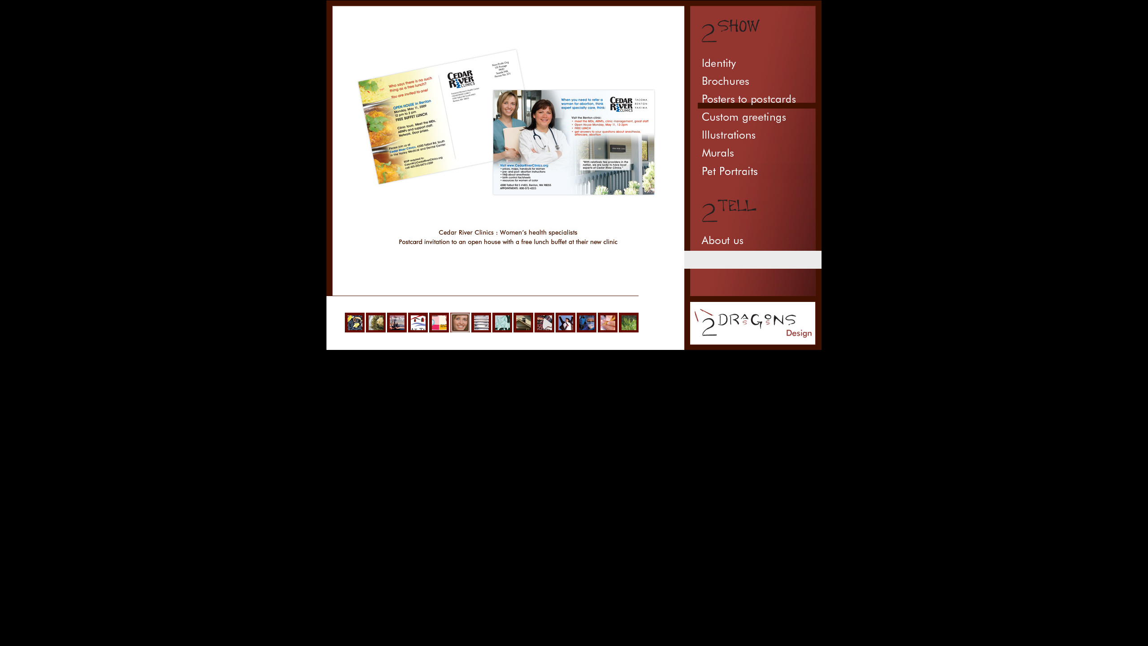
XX (661, 272)
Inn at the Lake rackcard (397, 322)
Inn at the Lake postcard (418, 322)
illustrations (753, 136)
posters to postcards (753, 100)
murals (753, 154)
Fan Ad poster (629, 322)
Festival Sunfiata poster (544, 322)
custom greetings (753, 118)
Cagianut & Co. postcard (607, 322)
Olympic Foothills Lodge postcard (523, 322)
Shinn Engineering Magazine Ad (481, 322)
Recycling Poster (502, 322)
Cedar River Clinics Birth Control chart (439, 322)
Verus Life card (565, 322)
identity (753, 65)
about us (753, 242)
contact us (753, 260)
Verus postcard (586, 322)
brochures (753, 83)
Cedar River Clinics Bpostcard (460, 322)
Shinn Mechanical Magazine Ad (661, 323)
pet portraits (753, 171)
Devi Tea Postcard (376, 322)
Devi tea (355, 322)
